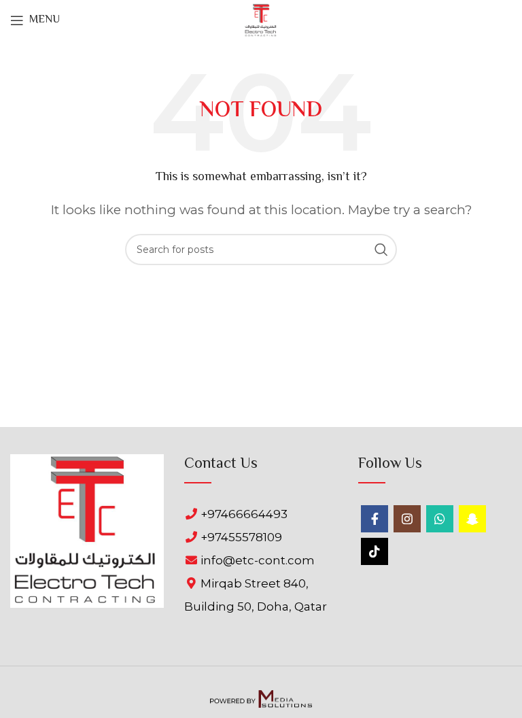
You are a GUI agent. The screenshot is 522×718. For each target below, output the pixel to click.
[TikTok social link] (374, 551)
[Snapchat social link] (472, 518)
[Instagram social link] (407, 518)
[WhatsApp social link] (439, 518)
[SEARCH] (381, 249)
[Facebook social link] (374, 518)
